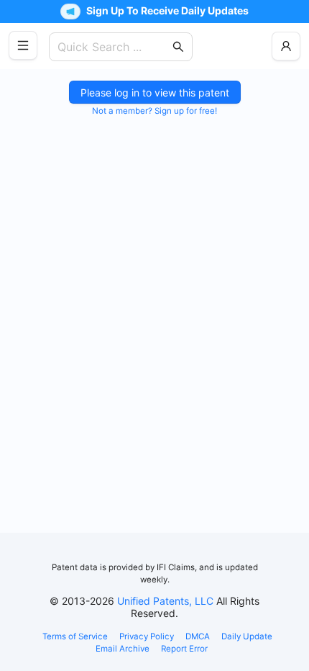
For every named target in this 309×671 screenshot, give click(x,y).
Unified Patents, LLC (165, 601)
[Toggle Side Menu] (23, 45)
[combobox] (113, 46)
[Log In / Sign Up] (286, 46)
